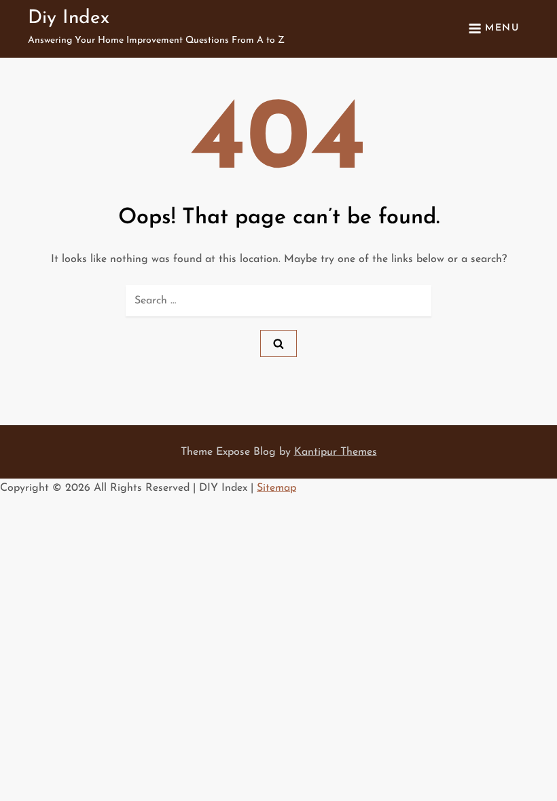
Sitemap (276, 488)
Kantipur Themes (335, 452)
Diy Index (68, 18)
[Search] (278, 343)
